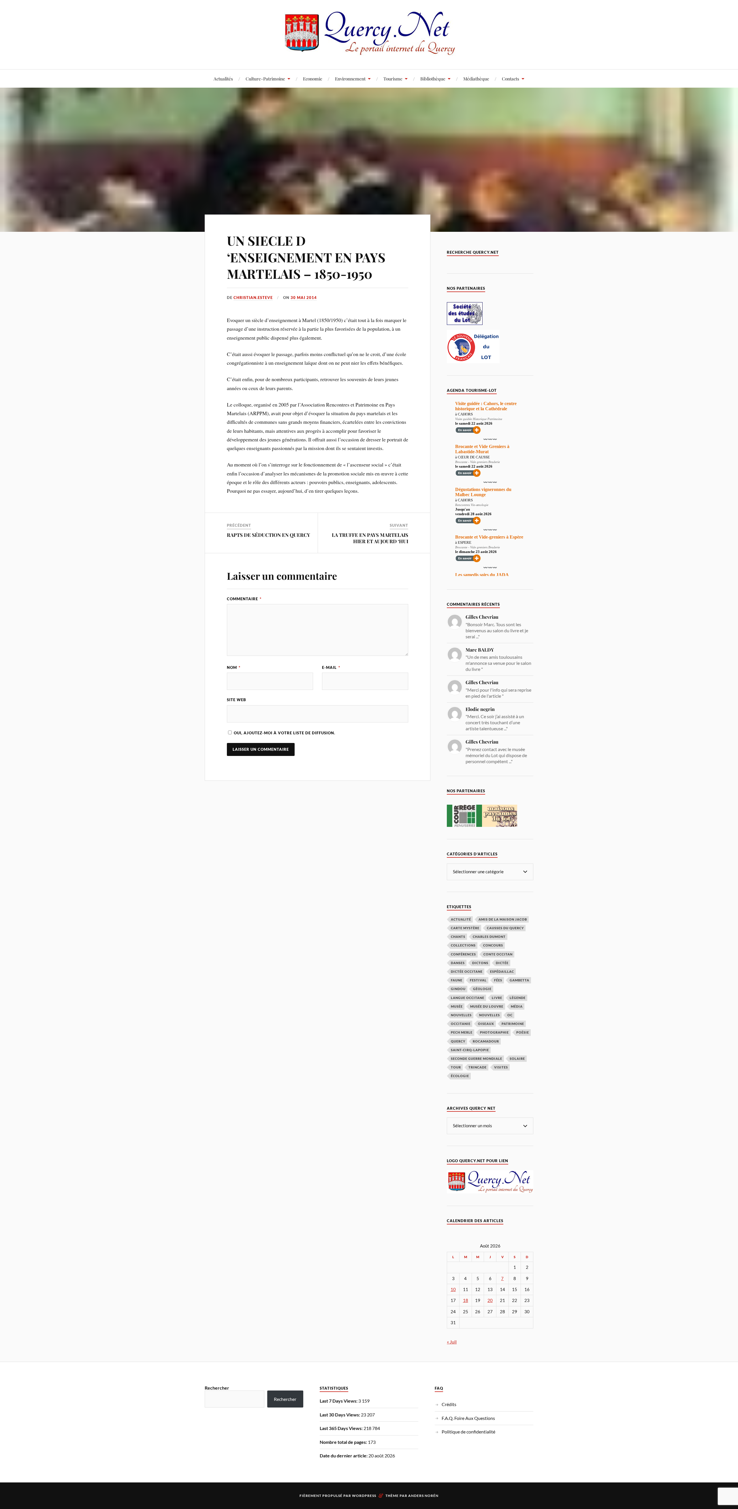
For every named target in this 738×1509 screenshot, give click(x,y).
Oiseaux (486, 1024)
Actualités (223, 79)
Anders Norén (423, 1495)
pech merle (461, 1032)
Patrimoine (513, 1024)
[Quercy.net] (369, 51)
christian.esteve (253, 297)
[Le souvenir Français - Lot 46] (473, 361)
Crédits (449, 1404)
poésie (522, 1032)
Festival (478, 980)
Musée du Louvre (486, 1006)
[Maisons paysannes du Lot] (499, 825)
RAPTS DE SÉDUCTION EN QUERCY (268, 535)
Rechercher (217, 1388)
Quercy (458, 1041)
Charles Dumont (489, 936)
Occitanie (460, 1024)
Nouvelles (461, 1015)
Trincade (477, 1067)
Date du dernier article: (344, 1455)
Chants (458, 936)
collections (463, 945)
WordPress (364, 1495)
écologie (460, 1076)
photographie (494, 1032)
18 (465, 1300)
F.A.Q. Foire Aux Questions (468, 1418)
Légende (518, 998)
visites (501, 1067)
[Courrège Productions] (464, 825)
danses (458, 963)
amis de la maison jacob (503, 919)
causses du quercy (505, 928)
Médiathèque (476, 79)
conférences (463, 954)
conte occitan (498, 954)
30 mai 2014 (304, 297)
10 (453, 1289)
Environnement (350, 79)
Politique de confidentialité (468, 1431)
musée (457, 1006)
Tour (456, 1067)
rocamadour (486, 1041)
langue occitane (467, 998)
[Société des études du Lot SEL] (465, 323)
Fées (498, 980)
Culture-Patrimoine (265, 79)
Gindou (458, 989)
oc (510, 1015)
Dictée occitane (467, 971)
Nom (233, 667)
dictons (480, 963)
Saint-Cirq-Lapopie (470, 1050)
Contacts (510, 79)
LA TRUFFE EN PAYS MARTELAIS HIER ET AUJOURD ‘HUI (370, 538)
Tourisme (392, 79)
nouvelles (489, 1015)
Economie (312, 79)
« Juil (452, 1341)
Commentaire (244, 599)
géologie (482, 989)
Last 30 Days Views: (340, 1414)
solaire (517, 1058)
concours (493, 945)
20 (490, 1300)
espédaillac (502, 971)
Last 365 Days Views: (342, 1428)
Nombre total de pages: (344, 1442)
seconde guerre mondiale (476, 1058)
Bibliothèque (432, 79)
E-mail (331, 667)
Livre (497, 998)
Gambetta (519, 980)
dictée (502, 963)
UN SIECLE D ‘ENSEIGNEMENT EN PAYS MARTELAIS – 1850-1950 (306, 257)
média (517, 1006)
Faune (456, 980)
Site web (236, 699)
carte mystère (465, 928)
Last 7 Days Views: (339, 1400)
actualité (461, 919)
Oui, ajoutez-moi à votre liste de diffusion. (284, 733)
